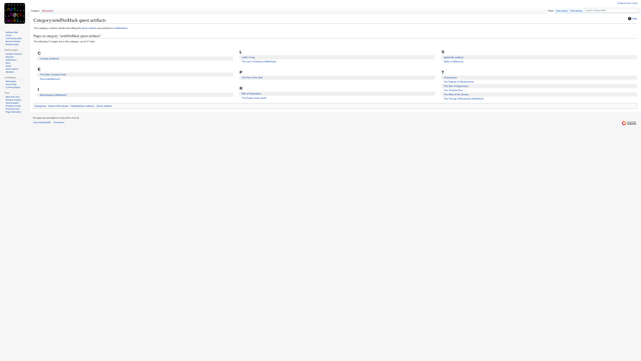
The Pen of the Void (252, 77)
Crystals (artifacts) (49, 58)
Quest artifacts (104, 106)
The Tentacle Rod (453, 90)
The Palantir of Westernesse (459, 81)
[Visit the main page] (14, 13)
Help (634, 18)
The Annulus (450, 77)
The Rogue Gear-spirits (254, 98)
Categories (40, 106)
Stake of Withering (453, 61)
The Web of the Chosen (456, 94)
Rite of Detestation (251, 93)
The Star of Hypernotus (456, 86)
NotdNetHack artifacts (82, 106)
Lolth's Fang (248, 57)
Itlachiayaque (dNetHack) (53, 95)
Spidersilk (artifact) (453, 57)
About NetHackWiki (42, 122)
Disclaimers (59, 122)
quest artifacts (89, 28)
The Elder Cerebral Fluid (53, 74)
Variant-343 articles (58, 106)
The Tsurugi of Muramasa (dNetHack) (464, 98)
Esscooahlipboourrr (50, 79)
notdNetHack (121, 28)
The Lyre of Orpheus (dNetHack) (259, 61)
